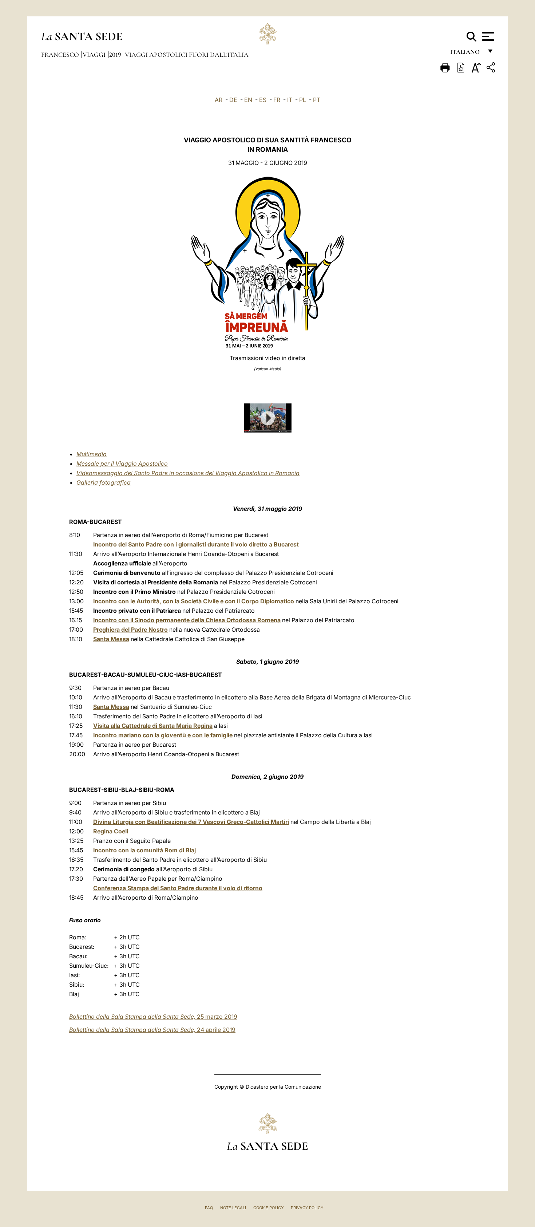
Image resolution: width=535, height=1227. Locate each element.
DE (233, 99)
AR (218, 99)
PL (302, 99)
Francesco (60, 55)
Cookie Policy (268, 1207)
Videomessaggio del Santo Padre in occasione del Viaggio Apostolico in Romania (188, 473)
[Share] (492, 68)
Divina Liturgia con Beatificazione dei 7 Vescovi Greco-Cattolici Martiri (191, 821)
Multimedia (91, 454)
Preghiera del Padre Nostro (130, 629)
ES (262, 99)
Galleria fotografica (103, 482)
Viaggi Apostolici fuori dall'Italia (187, 55)
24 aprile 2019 (152, 1029)
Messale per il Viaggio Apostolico (122, 463)
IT (289, 99)
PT (316, 99)
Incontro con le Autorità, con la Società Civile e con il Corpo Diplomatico (193, 601)
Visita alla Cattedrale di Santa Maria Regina (153, 725)
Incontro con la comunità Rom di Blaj (144, 850)
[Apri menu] (487, 36)
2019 (116, 55)
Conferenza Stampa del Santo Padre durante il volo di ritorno (177, 888)
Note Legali (233, 1207)
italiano (466, 53)
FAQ (209, 1207)
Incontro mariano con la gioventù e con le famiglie (163, 735)
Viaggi (95, 55)
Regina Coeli (110, 831)
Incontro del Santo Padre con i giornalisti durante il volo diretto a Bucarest (196, 544)
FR (276, 99)
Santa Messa (111, 639)
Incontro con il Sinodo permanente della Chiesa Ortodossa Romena (187, 620)
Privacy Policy (307, 1207)
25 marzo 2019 (153, 1016)
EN (248, 99)
